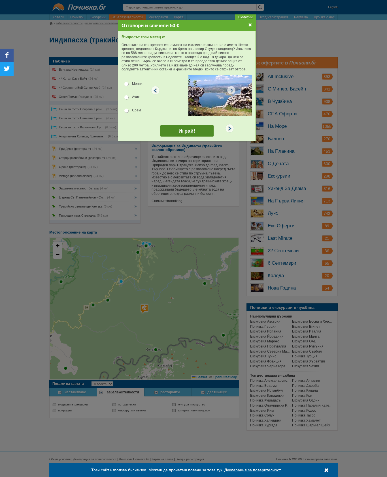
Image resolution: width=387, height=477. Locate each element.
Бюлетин (245, 17)
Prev (155, 90)
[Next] (229, 128)
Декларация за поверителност (252, 470)
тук (219, 470)
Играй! (186, 131)
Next (231, 90)
